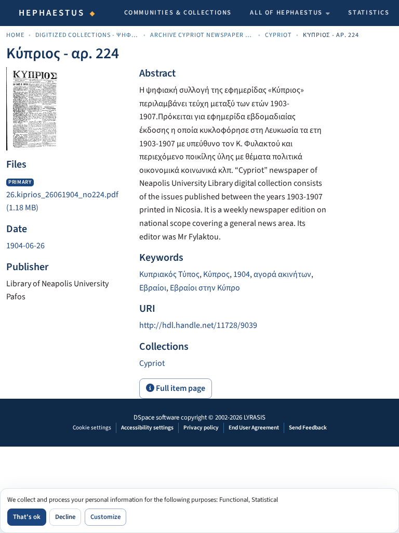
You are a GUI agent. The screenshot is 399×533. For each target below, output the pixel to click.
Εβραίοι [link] (152, 288)
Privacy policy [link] (201, 428)
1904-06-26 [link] (25, 245)
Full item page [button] (179, 388)
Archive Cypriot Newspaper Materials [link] (202, 35)
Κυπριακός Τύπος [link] (169, 274)
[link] (66, 195)
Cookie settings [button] (92, 428)
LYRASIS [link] (254, 417)
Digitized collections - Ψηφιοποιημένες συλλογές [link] (87, 35)
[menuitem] (290, 13)
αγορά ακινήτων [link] (282, 274)
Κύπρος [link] (216, 274)
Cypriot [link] (278, 35)
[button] (152, 363)
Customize (105, 517)
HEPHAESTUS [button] (52, 13)
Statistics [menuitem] (368, 12)
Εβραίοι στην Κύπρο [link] (205, 288)
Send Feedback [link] (308, 428)
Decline (65, 517)
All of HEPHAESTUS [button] (286, 12)
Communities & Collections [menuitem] (178, 12)
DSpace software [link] (156, 417)
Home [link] (15, 35)
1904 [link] (241, 274)
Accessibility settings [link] (147, 428)
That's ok (27, 517)
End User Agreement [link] (254, 428)
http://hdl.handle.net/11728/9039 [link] (198, 325)
